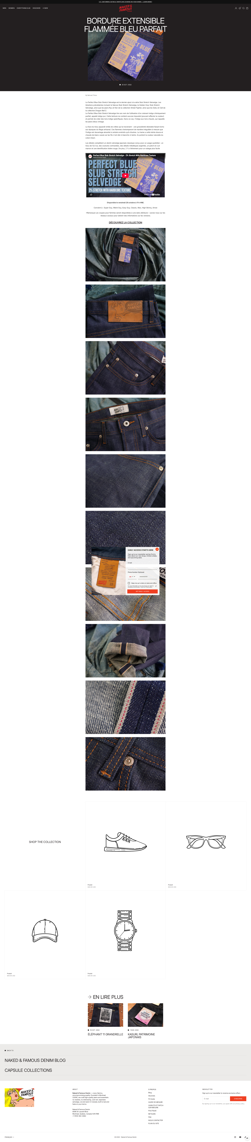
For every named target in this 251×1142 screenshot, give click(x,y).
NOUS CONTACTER (155, 1120)
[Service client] (247, 1138)
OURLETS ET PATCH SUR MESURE (155, 1106)
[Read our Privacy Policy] (156, 586)
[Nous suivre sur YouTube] (240, 1137)
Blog (150, 1093)
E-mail (130, 562)
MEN (4, 8)
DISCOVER (36, 8)
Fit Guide (151, 1099)
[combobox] (132, 576)
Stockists (151, 1096)
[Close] (157, 549)
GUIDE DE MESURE (155, 1102)
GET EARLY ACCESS (142, 591)
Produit (90, 885)
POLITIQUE (152, 1111)
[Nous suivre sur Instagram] (235, 1137)
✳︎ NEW (45, 8)
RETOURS (152, 1114)
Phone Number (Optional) (136, 572)
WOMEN (12, 8)
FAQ (149, 1117)
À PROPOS (152, 1089)
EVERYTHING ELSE (23, 8)
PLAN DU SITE (153, 1123)
